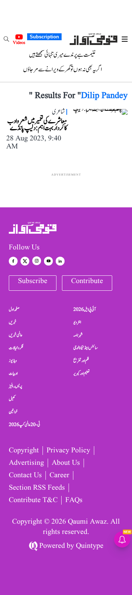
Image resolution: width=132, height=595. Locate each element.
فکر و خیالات (16, 347)
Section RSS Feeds (37, 487)
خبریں (12, 322)
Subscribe (32, 281)
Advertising (26, 463)
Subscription (44, 36)
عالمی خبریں (15, 335)
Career (59, 475)
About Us (66, 463)
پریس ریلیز (15, 386)
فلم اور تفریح (81, 360)
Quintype (89, 546)
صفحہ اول (14, 309)
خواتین (13, 411)
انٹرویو (77, 322)
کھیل (12, 399)
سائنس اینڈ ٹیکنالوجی (85, 347)
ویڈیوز (13, 360)
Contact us (25, 475)
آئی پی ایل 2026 (84, 309)
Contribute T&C (33, 500)
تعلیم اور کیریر (81, 373)
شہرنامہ (78, 335)
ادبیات (13, 373)
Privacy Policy (68, 450)
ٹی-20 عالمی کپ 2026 (24, 424)
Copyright (24, 450)
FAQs (73, 500)
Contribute (87, 281)
